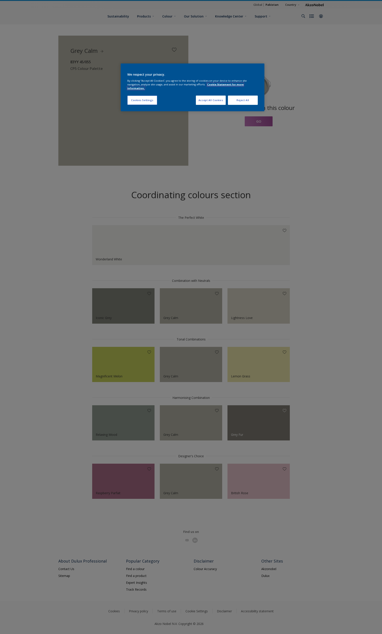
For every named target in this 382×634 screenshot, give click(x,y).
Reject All (243, 100)
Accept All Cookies (211, 100)
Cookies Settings (142, 100)
